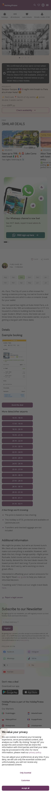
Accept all (25, 788)
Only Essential (25, 773)
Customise (25, 780)
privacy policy (35, 752)
